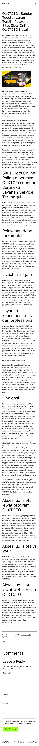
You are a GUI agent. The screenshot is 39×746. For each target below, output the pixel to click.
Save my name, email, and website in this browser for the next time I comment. (20, 722)
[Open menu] (35, 4)
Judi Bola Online (26, 635)
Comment (7, 673)
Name (5, 695)
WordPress (33, 742)
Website (5, 712)
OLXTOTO (5, 4)
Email (5, 703)
